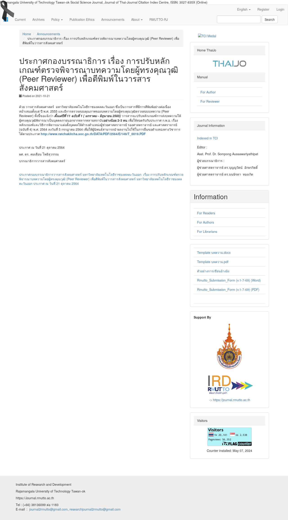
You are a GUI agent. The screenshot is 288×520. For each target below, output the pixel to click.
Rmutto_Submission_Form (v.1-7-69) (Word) (229, 280)
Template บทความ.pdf (212, 261)
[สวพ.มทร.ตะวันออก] (229, 384)
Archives (38, 19)
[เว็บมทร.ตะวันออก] (229, 346)
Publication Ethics (82, 19)
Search (270, 19)
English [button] (242, 9)
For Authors (205, 222)
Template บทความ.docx (214, 252)
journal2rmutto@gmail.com (48, 509)
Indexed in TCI (207, 138)
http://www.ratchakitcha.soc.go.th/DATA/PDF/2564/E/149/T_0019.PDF (93, 134)
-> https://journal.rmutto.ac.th (229, 400)
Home (26, 34)
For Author (208, 92)
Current (20, 19)
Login (280, 9)
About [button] (135, 19)
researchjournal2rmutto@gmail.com (95, 509)
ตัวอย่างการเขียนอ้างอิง (213, 271)
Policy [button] (56, 19)
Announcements (112, 19)
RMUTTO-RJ (158, 19)
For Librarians (207, 231)
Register (263, 9)
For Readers (206, 213)
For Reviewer (210, 101)
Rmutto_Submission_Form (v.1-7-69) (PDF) (228, 289)
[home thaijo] (229, 63)
